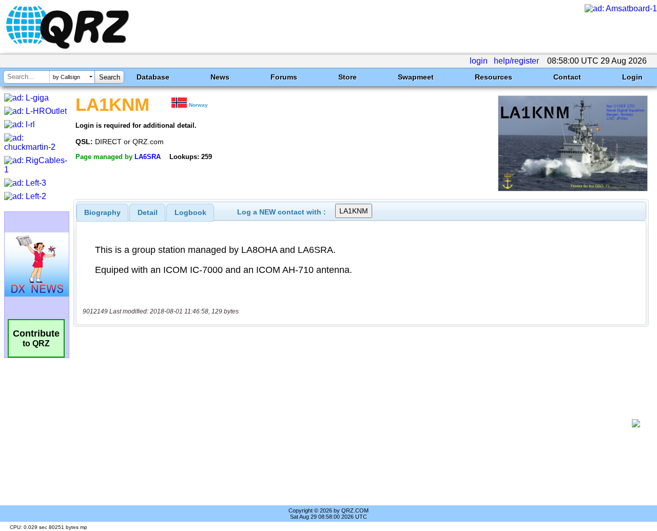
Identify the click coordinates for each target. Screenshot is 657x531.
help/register (516, 60)
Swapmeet (416, 77)
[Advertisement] (356, 423)
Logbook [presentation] (190, 212)
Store (347, 77)
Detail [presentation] (148, 212)
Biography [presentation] (102, 212)
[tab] (102, 212)
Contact (567, 77)
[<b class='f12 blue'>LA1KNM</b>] (573, 188)
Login (632, 77)
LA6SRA (147, 157)
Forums (283, 77)
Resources (493, 77)
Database (153, 77)
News (219, 77)
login (479, 60)
